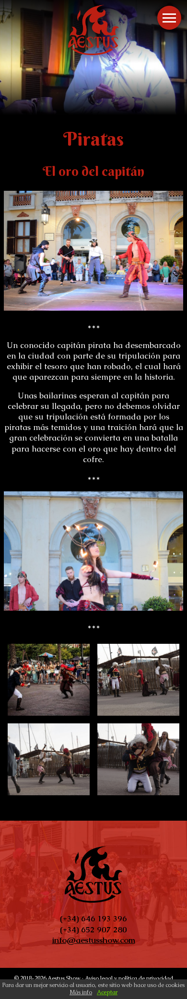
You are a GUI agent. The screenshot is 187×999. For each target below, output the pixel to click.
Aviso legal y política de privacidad (129, 978)
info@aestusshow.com (93, 940)
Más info (81, 992)
